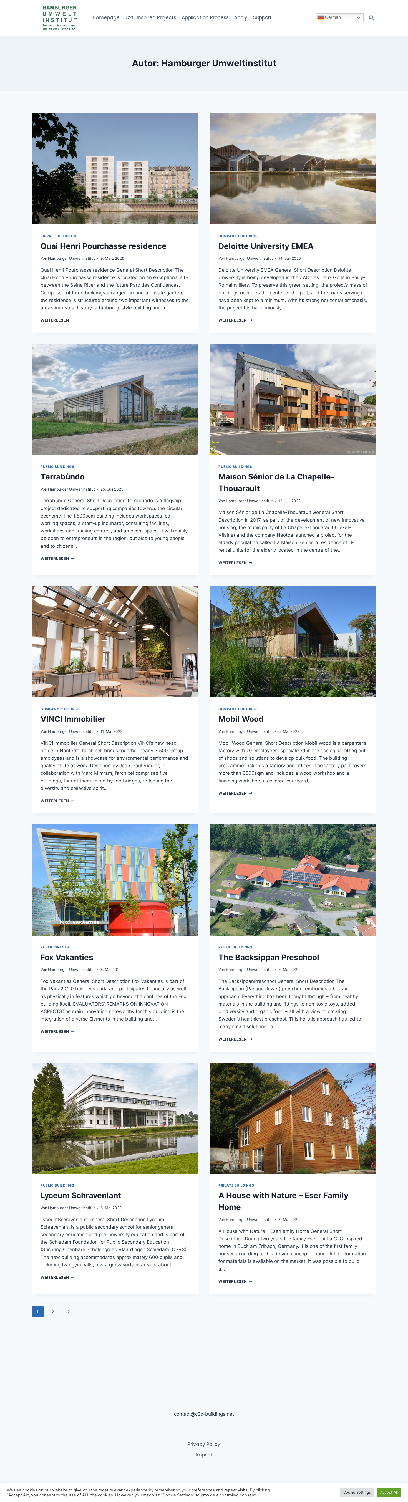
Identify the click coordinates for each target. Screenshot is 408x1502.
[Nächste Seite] (69, 1311)
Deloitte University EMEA (266, 246)
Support (262, 17)
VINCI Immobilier (73, 719)
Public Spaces (55, 947)
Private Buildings (58, 236)
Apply (240, 17)
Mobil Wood (241, 719)
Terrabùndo (63, 476)
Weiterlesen (58, 320)
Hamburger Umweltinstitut (71, 258)
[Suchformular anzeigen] (371, 18)
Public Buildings (57, 467)
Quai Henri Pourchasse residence (104, 246)
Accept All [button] (389, 1492)
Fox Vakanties (67, 957)
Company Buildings (238, 236)
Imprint (204, 1454)
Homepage (106, 17)
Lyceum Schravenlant (81, 1195)
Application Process (205, 17)
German (332, 17)
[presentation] (115, 168)
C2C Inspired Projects (150, 17)
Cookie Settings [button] (357, 1492)
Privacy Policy (204, 1444)
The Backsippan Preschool (268, 957)
